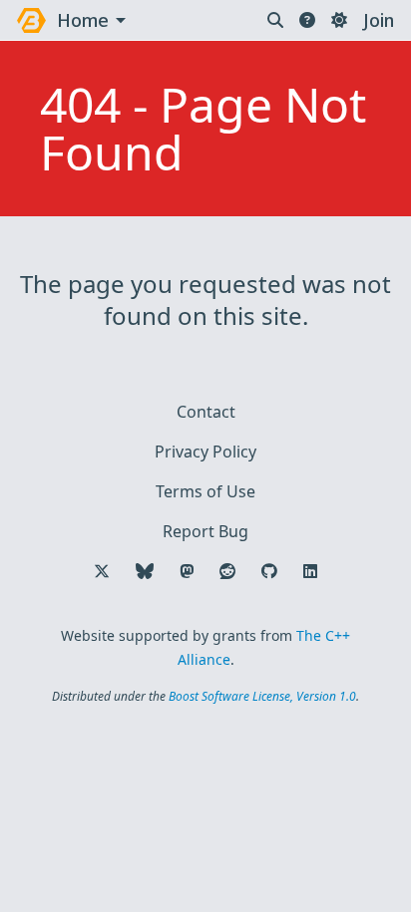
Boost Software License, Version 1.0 (262, 696)
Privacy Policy (205, 451)
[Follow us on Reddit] (227, 571)
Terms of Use (205, 491)
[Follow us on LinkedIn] (310, 571)
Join (378, 20)
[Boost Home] (31, 20)
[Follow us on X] (102, 571)
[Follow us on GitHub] (269, 571)
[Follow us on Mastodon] (187, 571)
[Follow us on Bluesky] (145, 571)
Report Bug (205, 531)
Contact (206, 412)
